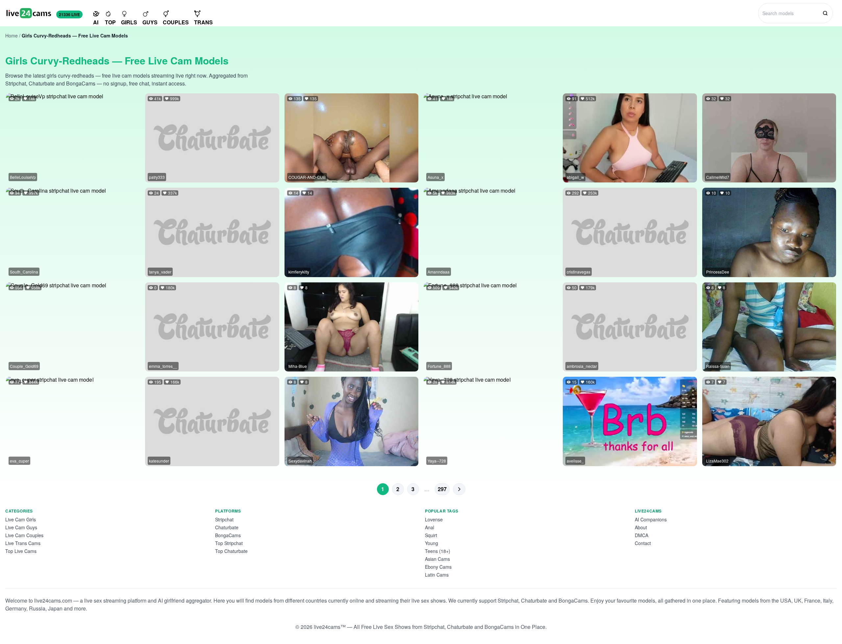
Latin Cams (437, 574)
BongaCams (228, 535)
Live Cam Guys (21, 527)
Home (11, 35)
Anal (429, 527)
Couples (176, 22)
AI (95, 22)
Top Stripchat (229, 543)
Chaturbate (226, 527)
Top (110, 22)
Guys (150, 22)
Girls (129, 22)
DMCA (641, 535)
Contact (643, 543)
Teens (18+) (437, 551)
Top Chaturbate (231, 551)
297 (442, 489)
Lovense (434, 519)
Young (431, 543)
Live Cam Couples (24, 535)
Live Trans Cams (22, 543)
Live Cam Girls (20, 519)
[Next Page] (459, 489)
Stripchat (224, 519)
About (641, 527)
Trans (203, 22)
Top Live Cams (21, 551)
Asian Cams (437, 559)
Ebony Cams (438, 566)
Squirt (431, 535)
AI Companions (651, 519)
